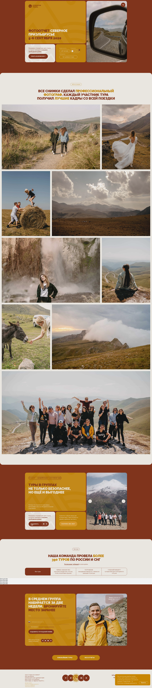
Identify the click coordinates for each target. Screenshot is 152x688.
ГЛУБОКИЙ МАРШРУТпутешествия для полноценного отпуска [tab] (114, 571)
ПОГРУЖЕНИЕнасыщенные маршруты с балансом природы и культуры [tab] (88, 571)
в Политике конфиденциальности (127, 682)
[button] (38, 56)
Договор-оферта (28, 683)
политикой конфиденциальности (46, 626)
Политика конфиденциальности (32, 684)
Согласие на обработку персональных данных (30, 686)
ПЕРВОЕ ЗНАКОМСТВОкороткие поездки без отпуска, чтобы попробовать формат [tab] (63, 571)
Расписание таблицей (71, 564)
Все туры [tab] (38, 571)
